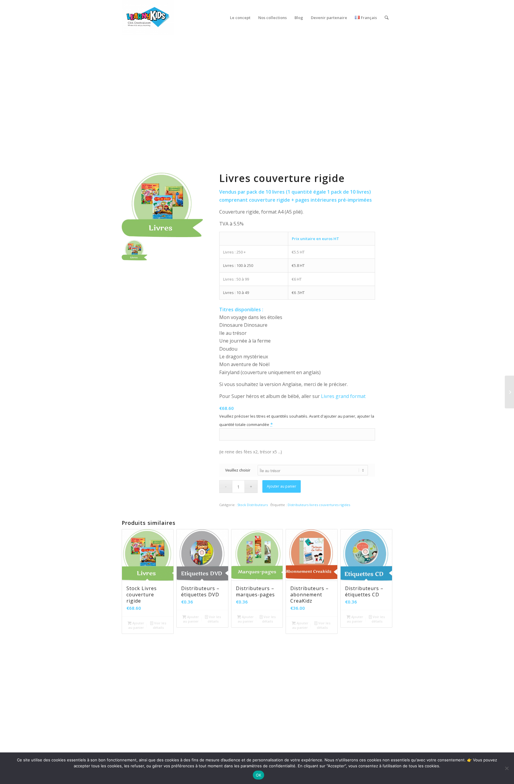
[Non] (507, 768)
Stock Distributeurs (252, 505)
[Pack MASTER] (509, 392)
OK (258, 775)
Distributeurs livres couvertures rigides (319, 505)
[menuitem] (240, 17)
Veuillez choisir (237, 470)
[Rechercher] (386, 17)
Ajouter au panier (281, 486)
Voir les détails (160, 625)
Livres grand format (343, 396)
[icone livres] (140, 253)
